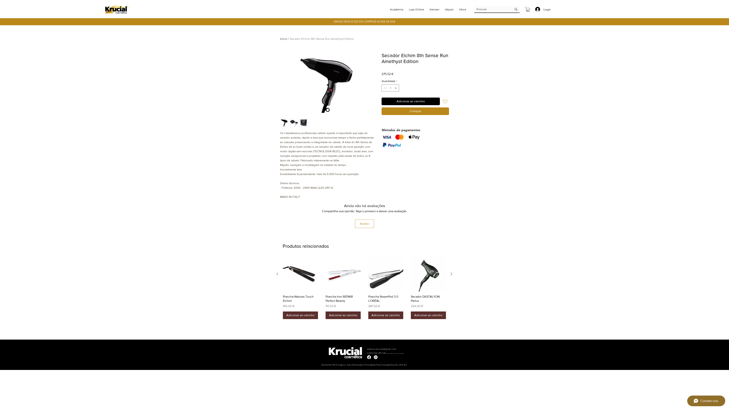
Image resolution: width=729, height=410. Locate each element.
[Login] (537, 9)
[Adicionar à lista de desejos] (445, 101)
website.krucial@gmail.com (381, 349)
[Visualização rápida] (300, 274)
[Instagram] (376, 357)
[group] (364, 287)
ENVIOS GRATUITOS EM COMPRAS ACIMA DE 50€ (364, 21)
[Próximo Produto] (451, 274)
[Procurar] (516, 9)
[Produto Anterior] (277, 274)
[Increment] (396, 88)
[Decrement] (384, 88)
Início (283, 38)
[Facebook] (369, 357)
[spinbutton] (390, 88)
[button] (528, 9)
